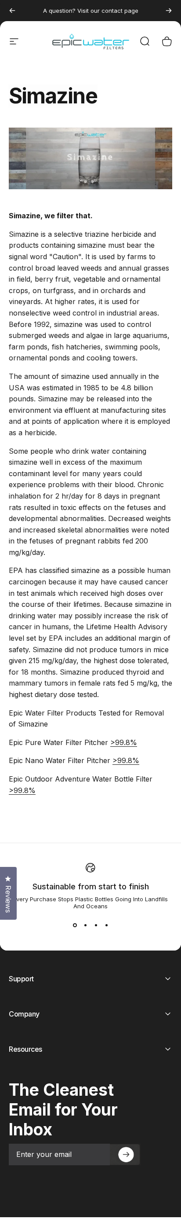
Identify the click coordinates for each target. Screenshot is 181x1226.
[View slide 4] (106, 925)
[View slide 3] (95, 925)
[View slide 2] (85, 925)
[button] (125, 1154)
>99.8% (123, 742)
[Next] (168, 10)
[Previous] (12, 10)
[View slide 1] (74, 925)
